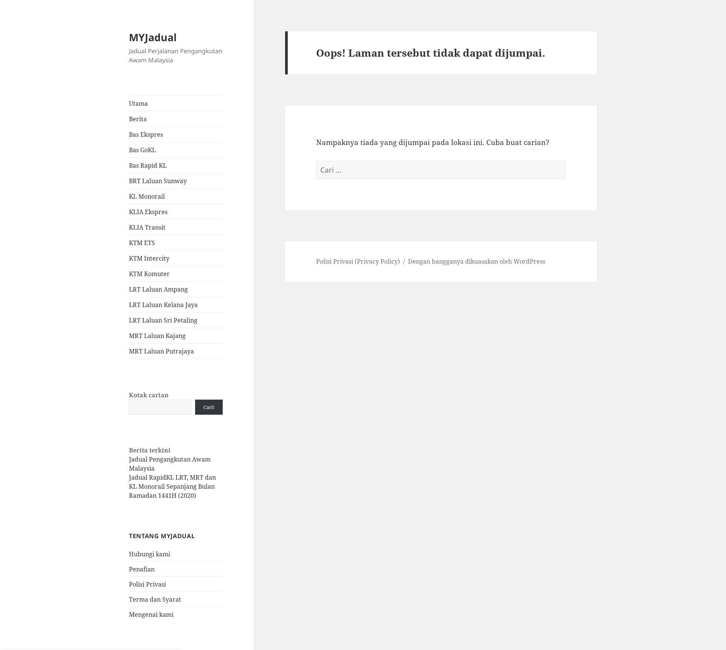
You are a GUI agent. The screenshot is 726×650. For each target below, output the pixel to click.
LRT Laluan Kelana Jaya (163, 305)
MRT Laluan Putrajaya (161, 351)
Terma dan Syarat (155, 599)
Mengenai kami (151, 614)
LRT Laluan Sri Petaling (163, 320)
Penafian (142, 569)
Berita (138, 119)
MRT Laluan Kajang (157, 336)
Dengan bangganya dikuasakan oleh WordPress (476, 261)
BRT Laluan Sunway (158, 181)
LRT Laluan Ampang (158, 289)
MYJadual (153, 37)
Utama (138, 103)
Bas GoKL (142, 150)
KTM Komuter (149, 274)
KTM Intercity (149, 258)
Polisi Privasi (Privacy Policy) (358, 261)
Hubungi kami (149, 554)
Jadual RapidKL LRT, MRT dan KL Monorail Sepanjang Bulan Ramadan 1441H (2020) (172, 486)
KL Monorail (147, 196)
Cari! (208, 407)
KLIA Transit (147, 227)
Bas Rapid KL (148, 165)
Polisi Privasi (147, 584)
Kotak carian (149, 395)
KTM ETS (142, 243)
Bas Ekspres (146, 134)
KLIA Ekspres (148, 212)
